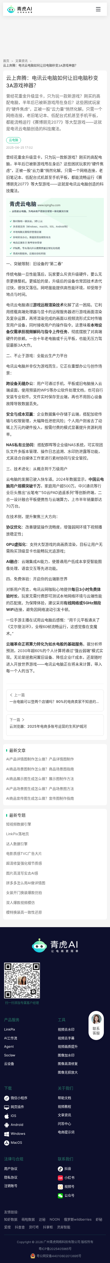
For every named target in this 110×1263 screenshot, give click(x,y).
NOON (55, 1219)
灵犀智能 (63, 1227)
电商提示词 (66, 1132)
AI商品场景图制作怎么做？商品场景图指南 (40, 769)
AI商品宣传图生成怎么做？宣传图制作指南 (40, 798)
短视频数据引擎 (18, 824)
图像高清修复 (68, 1063)
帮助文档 (64, 1098)
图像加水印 (66, 1055)
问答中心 (64, 1124)
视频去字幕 (66, 1038)
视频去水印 (66, 1029)
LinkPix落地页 (17, 834)
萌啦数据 (28, 1219)
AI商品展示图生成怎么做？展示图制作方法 (40, 778)
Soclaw (9, 1055)
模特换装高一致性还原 (24, 912)
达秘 (42, 1219)
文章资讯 (21, 61)
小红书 (69, 1177)
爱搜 (7, 1227)
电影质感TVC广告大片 (24, 853)
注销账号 (10, 1186)
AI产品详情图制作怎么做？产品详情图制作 (40, 759)
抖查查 (20, 1227)
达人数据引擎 (17, 844)
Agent (9, 1046)
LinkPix (9, 1029)
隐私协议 (10, 1177)
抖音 (67, 1168)
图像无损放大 (68, 1072)
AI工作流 (10, 1038)
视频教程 (64, 1106)
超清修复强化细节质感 (24, 863)
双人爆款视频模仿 (20, 902)
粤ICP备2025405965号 (55, 1249)
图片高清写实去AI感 (22, 873)
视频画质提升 (68, 1046)
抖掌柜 (48, 1227)
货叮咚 (34, 1227)
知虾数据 (10, 1219)
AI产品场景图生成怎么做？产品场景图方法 (40, 788)
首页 (6, 61)
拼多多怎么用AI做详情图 (25, 883)
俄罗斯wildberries (78, 1219)
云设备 (9, 1063)
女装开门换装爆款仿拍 (24, 892)
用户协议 (10, 1168)
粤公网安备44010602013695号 (59, 1256)
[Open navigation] (98, 9)
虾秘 (99, 1219)
